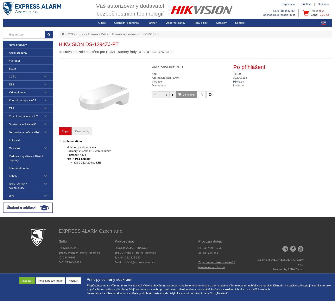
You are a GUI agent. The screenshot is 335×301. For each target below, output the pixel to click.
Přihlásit (306, 4)
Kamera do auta (19, 168)
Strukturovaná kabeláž (22, 124)
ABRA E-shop (296, 269)
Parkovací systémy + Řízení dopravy (26, 158)
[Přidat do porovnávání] (210, 94)
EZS (11, 84)
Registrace (288, 4)
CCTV (12, 76)
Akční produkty (18, 52)
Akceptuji (27, 280)
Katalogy (221, 22)
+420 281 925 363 (284, 10)
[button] (200, 23)
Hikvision (238, 81)
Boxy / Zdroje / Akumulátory (18, 185)
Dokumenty (82, 131)
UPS (11, 195)
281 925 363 (133, 257)
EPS (11, 108)
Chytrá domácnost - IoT (23, 116)
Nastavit (73, 280)
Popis (65, 131)
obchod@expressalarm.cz (279, 14)
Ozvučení (15, 148)
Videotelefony (17, 92)
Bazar (12, 68)
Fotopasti (14, 140)
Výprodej (14, 60)
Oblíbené (323, 4)
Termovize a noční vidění (24, 132)
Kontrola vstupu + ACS (22, 100)
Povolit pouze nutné (50, 280)
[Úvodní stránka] (63, 34)
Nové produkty (18, 44)
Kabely (13, 175)
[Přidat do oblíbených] (202, 94)
